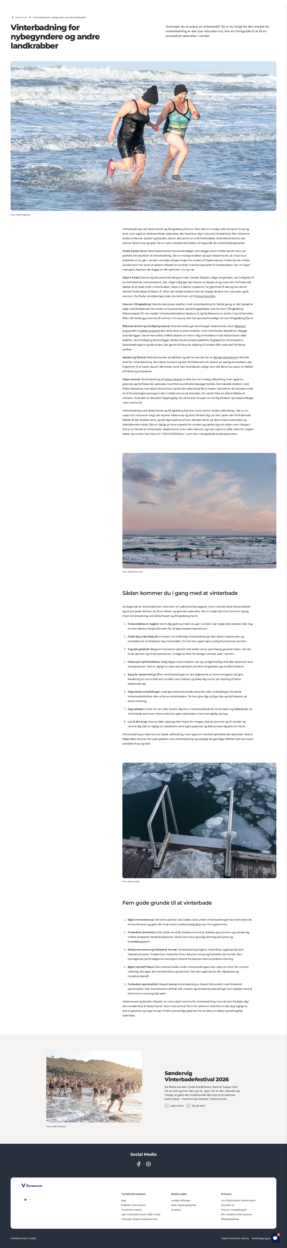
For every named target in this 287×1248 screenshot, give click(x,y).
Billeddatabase (230, 1219)
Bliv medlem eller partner (236, 1214)
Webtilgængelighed (264, 1238)
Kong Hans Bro (205, 296)
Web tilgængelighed (183, 1205)
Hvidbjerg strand (149, 330)
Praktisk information (133, 1205)
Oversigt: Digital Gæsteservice (139, 1219)
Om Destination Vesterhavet (238, 1200)
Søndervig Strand (224, 357)
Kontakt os (227, 1205)
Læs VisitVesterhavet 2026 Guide (140, 1214)
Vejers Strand (173, 379)
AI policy (176, 1209)
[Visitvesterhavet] (32, 1185)
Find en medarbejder (234, 1209)
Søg (123, 1200)
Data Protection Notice (235, 1238)
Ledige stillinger (181, 1200)
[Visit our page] (139, 1164)
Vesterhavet (21, 17)
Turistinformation (131, 1209)
